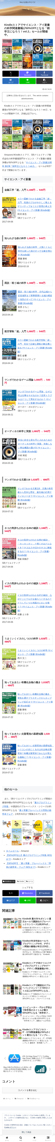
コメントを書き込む (27, 1090)
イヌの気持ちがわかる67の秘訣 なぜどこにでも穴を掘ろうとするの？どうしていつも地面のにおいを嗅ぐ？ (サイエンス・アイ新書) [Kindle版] (34, 603)
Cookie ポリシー (10, 1127)
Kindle (21, 881)
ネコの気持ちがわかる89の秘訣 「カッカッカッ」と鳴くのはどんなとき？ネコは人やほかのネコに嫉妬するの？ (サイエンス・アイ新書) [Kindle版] (34, 547)
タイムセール (12, 851)
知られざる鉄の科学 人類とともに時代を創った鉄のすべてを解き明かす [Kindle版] (35, 251)
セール (30, 881)
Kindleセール (10, 881)
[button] (44, 81)
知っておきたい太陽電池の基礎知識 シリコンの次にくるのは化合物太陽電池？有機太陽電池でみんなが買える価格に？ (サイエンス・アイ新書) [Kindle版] (35, 753)
